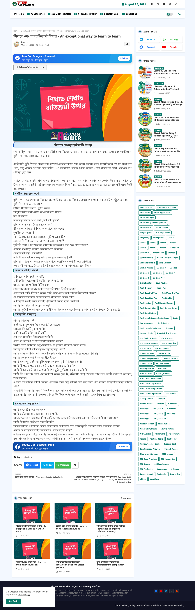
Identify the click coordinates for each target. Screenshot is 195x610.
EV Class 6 (157, 273)
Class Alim (144, 252)
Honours (169, 328)
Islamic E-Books (171, 358)
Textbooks (161, 474)
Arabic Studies (162, 227)
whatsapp (174, 39)
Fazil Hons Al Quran (168, 308)
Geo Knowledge (147, 323)
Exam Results (146, 283)
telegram (151, 39)
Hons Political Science (167, 333)
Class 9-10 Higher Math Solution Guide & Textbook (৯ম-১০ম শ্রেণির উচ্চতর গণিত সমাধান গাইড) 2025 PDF (166, 90)
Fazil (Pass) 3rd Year (149, 298)
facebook (151, 47)
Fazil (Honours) (146, 288)
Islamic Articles (147, 353)
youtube (173, 47)
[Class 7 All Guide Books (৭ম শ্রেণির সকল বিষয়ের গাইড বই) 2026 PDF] (145, 119)
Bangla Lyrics (146, 232)
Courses (171, 252)
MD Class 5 (144, 413)
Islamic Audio (164, 353)
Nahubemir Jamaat (148, 429)
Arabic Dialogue (147, 217)
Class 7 (153, 247)
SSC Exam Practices (61, 13)
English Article (146, 268)
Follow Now (123, 446)
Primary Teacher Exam (150, 444)
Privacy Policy (128, 605)
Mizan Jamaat (164, 423)
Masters (160, 403)
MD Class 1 (172, 403)
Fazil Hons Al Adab (148, 308)
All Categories (37, 13)
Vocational (155, 479)
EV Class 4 (174, 268)
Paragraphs (160, 434)
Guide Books (163, 323)
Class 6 (143, 247)
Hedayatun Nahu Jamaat (150, 328)
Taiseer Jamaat (146, 474)
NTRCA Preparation (87, 13)
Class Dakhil (158, 252)
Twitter (49, 464)
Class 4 (163, 242)
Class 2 (143, 242)
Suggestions (162, 469)
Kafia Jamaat (163, 368)
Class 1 (171, 237)
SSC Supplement (161, 464)
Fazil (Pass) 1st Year (149, 293)
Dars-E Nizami (165, 262)
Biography (144, 237)
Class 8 (163, 247)
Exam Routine (162, 283)
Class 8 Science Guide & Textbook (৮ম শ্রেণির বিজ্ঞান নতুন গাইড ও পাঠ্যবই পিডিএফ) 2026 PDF (167, 137)
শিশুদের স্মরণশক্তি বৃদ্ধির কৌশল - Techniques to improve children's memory (111, 529)
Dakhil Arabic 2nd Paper (167, 257)
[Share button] (75, 465)
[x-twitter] (170, 4)
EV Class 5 (144, 273)
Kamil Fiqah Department (150, 383)
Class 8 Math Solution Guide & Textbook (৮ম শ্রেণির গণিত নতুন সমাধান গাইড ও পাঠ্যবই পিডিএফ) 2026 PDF (168, 106)
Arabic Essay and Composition (153, 222)
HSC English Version (149, 343)
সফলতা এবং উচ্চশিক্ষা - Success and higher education (31, 563)
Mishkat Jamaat (147, 423)
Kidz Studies (171, 393)
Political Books (156, 439)
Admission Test (146, 207)
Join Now (124, 58)
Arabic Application (162, 212)
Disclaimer (156, 605)
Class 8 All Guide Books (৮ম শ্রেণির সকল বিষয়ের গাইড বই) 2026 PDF (167, 167)
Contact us (131, 13)
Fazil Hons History (148, 313)
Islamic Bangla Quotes (150, 358)
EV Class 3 (161, 268)
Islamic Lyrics (146, 363)
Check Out (23, 594)
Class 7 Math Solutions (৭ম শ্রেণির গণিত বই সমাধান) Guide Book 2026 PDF (167, 182)
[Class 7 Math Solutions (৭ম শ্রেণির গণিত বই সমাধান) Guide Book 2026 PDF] (145, 181)
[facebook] (152, 4)
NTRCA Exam (145, 434)
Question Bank (111, 13)
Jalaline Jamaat (163, 363)
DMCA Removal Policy (173, 605)
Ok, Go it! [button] (13, 601)
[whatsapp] (158, 4)
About (118, 605)
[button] (180, 14)
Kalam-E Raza (146, 373)
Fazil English (145, 303)
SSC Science (145, 464)
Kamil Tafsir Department (150, 393)
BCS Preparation (163, 232)
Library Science (146, 398)
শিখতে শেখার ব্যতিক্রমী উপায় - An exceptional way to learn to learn (31, 529)
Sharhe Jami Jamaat (149, 454)
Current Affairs (146, 257)
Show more (126, 498)
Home (21, 13)
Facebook (33, 464)
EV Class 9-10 (159, 278)
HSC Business (166, 338)
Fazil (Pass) (162, 288)
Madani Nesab (146, 403)
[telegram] (164, 4)
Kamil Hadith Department (151, 388)
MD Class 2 (144, 408)
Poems (143, 439)
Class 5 (173, 242)
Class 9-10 (174, 247)
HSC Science (145, 348)
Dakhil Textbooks (147, 262)
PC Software (174, 434)
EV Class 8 (144, 278)
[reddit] (177, 591)
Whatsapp (64, 464)
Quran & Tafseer (171, 449)
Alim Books (145, 212)
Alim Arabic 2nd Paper (167, 207)
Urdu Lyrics (175, 474)
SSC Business (167, 454)
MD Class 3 (158, 408)
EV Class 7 (170, 273)
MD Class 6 (158, 413)
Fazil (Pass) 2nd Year (171, 293)
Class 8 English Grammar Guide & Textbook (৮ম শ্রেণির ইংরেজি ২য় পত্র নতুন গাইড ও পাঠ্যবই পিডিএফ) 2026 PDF (167, 152)
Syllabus (175, 469)
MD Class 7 (171, 413)
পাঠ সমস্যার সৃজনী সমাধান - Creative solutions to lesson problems (70, 565)
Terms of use (143, 605)
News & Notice (167, 429)
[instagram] (176, 4)
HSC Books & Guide (148, 338)
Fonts (175, 318)
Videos (143, 479)
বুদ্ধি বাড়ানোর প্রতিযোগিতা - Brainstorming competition (110, 563)
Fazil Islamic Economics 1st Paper (154, 318)
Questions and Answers (150, 449)
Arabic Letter (145, 227)
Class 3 (153, 242)
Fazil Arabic (167, 298)
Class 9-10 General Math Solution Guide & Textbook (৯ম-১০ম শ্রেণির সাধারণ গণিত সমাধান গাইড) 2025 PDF (166, 75)
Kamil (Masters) (163, 373)
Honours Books (146, 333)
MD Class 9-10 (160, 418)
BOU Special (158, 237)
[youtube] (161, 591)
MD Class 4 (171, 408)
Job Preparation (147, 368)
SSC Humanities (168, 459)
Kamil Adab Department (150, 378)
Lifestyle (25, 31)
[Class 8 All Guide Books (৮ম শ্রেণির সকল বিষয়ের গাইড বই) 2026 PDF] (145, 166)
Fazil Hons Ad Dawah (164, 303)
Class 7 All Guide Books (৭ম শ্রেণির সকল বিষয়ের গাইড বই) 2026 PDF (166, 120)
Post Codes (172, 439)
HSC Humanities (169, 343)
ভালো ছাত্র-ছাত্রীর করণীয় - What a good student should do (71, 527)
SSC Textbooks (146, 469)
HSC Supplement (162, 348)
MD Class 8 (144, 418)
